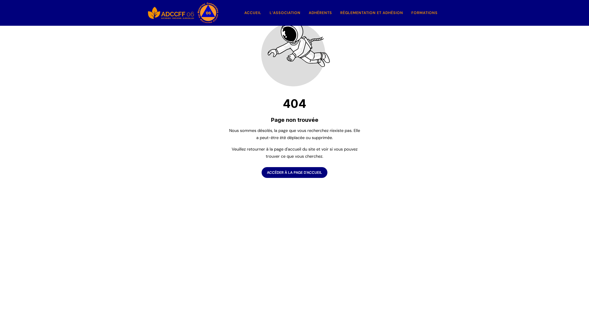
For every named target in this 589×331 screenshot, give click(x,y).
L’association (285, 12)
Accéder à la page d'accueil (294, 172)
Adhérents (320, 12)
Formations (424, 12)
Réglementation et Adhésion (371, 12)
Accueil (252, 12)
